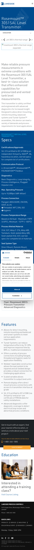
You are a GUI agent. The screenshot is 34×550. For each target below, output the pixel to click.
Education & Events (8, 525)
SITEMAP (4, 543)
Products (4, 522)
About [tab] (28, 257)
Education (7, 33)
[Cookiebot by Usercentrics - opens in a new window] (24, 253)
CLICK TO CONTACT (17, 447)
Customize (15, 295)
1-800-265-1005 (10, 441)
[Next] (29, 40)
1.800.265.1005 (10, 512)
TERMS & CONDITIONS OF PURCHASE (13, 542)
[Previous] (4, 40)
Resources (21, 525)
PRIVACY (28, 542)
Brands (29, 525)
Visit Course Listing (9, 494)
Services (13, 522)
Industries (22, 522)
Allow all (17, 289)
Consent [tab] (6, 257)
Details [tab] (17, 257)
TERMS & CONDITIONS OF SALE (11, 541)
